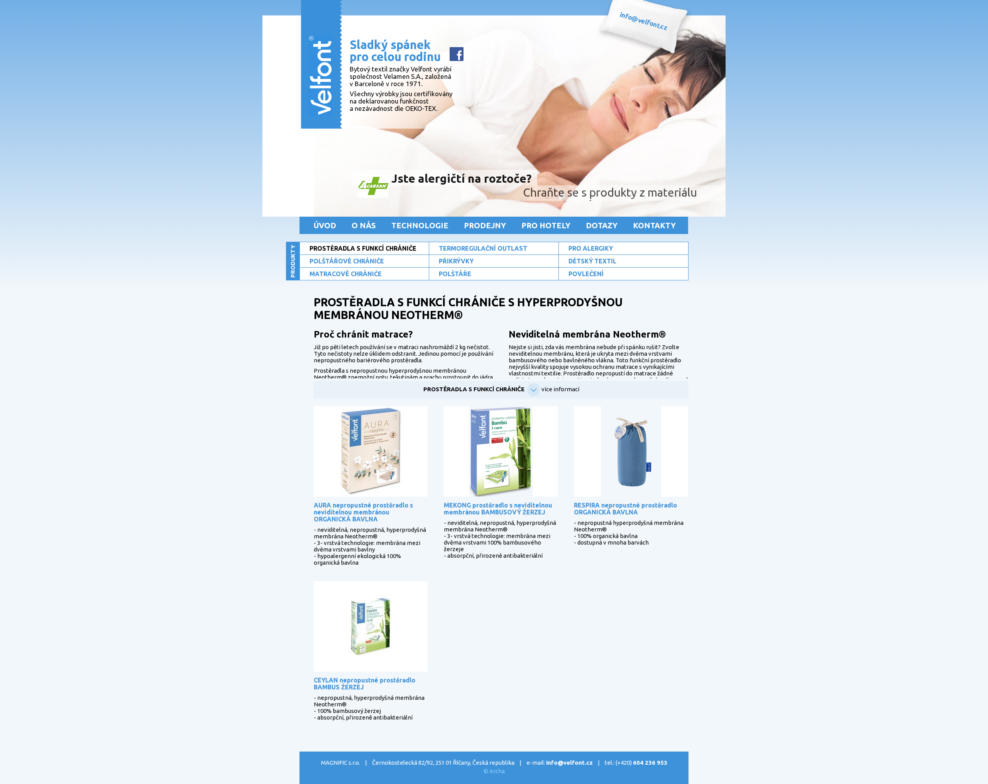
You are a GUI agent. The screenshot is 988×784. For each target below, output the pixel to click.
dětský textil (592, 261)
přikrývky (456, 261)
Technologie (419, 225)
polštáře (455, 273)
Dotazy (602, 225)
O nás (364, 225)
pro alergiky (590, 248)
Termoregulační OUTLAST (483, 248)
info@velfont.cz (569, 762)
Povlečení (586, 273)
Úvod (325, 225)
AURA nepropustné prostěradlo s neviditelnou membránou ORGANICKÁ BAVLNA (363, 512)
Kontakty (654, 225)
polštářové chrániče (347, 261)
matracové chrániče (346, 273)
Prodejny (485, 225)
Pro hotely (545, 225)
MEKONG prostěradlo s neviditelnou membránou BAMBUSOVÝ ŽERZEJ (498, 509)
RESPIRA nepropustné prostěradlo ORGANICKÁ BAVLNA (625, 509)
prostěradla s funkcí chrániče (363, 248)
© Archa (494, 771)
